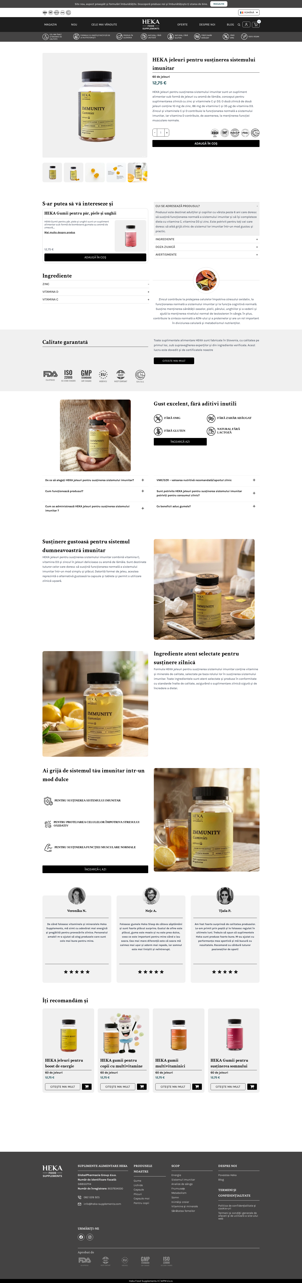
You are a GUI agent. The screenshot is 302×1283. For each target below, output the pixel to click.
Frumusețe (178, 1188)
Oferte (182, 24)
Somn (175, 1197)
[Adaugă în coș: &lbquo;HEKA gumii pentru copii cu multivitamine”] (142, 1087)
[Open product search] (239, 25)
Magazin (218, 3)
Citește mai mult (62, 1086)
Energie (176, 1175)
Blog (230, 24)
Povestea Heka (227, 1175)
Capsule (139, 1189)
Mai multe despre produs (59, 232)
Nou (74, 24)
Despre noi (207, 24)
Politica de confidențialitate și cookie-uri (237, 1207)
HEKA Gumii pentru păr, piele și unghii (80, 213)
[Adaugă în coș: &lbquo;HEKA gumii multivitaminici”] (197, 1087)
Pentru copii (141, 1203)
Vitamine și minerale (184, 1206)
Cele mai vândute (104, 24)
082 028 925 (92, 1197)
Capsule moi (142, 1198)
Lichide (138, 1185)
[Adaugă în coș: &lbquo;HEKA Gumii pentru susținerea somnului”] (252, 1087)
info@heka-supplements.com (102, 1203)
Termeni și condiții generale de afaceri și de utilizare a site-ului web (238, 1215)
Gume (137, 1180)
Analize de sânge (182, 1184)
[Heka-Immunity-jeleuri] (94, 105)
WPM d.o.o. (167, 1281)
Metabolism (178, 1192)
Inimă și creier (180, 1201)
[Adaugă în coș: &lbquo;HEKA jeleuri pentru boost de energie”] (87, 1087)
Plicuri (138, 1194)
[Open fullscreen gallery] (143, 157)
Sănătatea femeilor (183, 1210)
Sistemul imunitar (183, 1179)
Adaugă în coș (206, 143)
